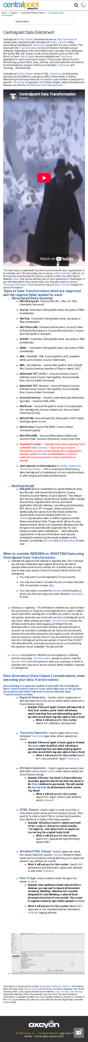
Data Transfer (59, 42)
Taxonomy (39, 45)
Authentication (67, 540)
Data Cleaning (11, 686)
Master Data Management (47, 85)
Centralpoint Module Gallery (33, 13)
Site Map (28, 1036)
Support (14, 13)
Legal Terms (66, 1033)
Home (4, 13)
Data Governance (66, 39)
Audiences (75, 465)
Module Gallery (31, 989)
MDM (29, 85)
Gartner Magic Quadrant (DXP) (49, 1036)
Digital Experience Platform (57, 986)
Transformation (28, 48)
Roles (36, 469)
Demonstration (63, 273)
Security (42, 454)
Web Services (39, 447)
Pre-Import (21, 284)
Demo (15, 279)
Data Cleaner (26, 39)
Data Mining (76, 991)
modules (62, 465)
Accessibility (76, 594)
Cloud (9, 999)
